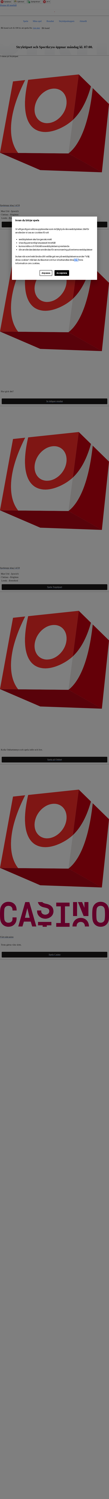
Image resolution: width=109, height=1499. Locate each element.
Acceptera (61, 273)
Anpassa (46, 273)
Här (76, 260)
